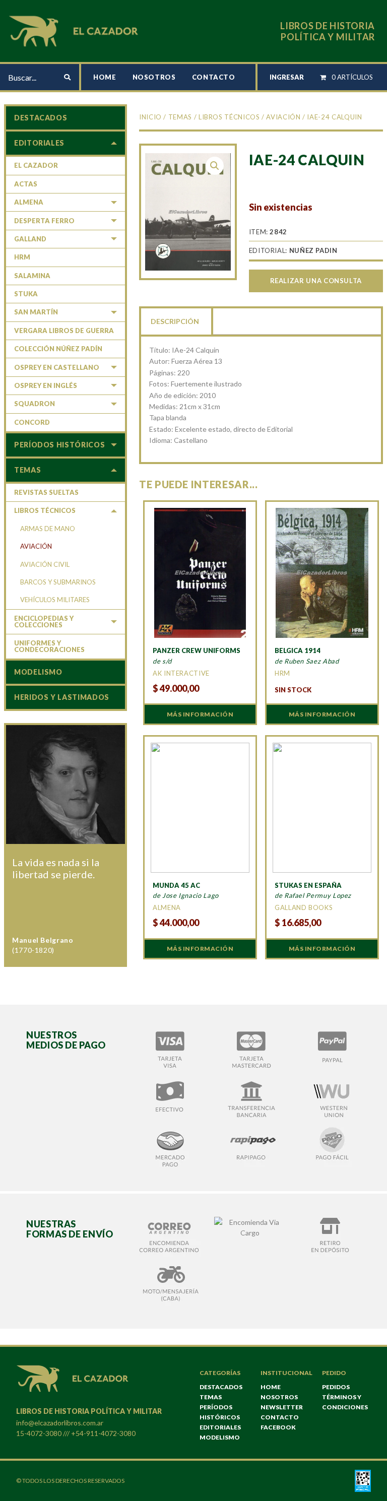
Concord (32, 422)
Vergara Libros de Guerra (64, 331)
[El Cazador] (75, 30)
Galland (30, 239)
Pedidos (336, 1387)
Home (104, 77)
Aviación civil (45, 564)
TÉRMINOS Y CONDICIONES (345, 1402)
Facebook (278, 1427)
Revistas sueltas (46, 492)
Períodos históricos (59, 444)
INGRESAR (287, 77)
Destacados (40, 117)
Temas (180, 117)
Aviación (283, 117)
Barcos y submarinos (58, 582)
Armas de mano (47, 529)
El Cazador (36, 165)
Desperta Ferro (44, 221)
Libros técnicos (229, 117)
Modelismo (38, 672)
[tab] (176, 320)
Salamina (32, 276)
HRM (22, 257)
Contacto (213, 77)
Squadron (34, 404)
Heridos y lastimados (61, 697)
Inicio (150, 117)
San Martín (36, 312)
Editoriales (39, 143)
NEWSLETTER (282, 1407)
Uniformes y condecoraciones (49, 646)
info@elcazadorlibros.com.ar (59, 1422)
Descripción (175, 321)
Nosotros (154, 77)
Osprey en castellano (56, 367)
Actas (25, 184)
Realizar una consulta (316, 281)
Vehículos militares (55, 600)
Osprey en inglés (45, 385)
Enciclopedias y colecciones (44, 621)
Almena (28, 202)
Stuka (26, 294)
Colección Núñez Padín (58, 349)
